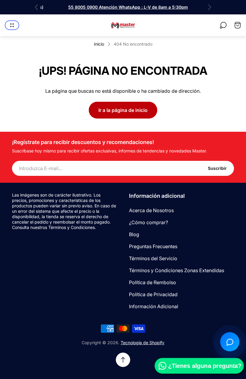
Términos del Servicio (153, 258)
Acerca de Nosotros (151, 210)
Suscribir (217, 168)
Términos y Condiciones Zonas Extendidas (176, 270)
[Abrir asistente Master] (229, 341)
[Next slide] (209, 7)
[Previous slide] (36, 7)
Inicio (99, 44)
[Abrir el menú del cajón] (12, 25)
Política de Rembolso (152, 282)
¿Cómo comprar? (148, 222)
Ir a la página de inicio (123, 110)
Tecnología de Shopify (142, 342)
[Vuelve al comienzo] (123, 360)
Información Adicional (153, 306)
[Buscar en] (223, 25)
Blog (134, 234)
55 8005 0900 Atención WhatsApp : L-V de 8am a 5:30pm (123, 7)
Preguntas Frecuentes (153, 246)
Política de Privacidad (153, 294)
